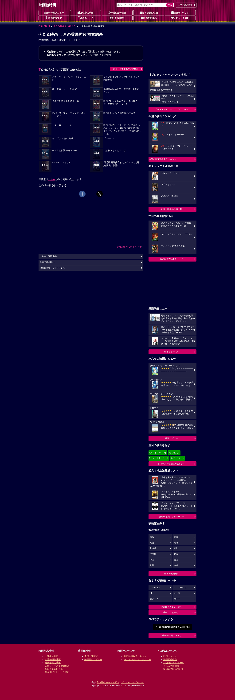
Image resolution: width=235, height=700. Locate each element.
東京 (152, 537)
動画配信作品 (150, 18)
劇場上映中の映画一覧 (171, 209)
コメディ (154, 599)
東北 (176, 548)
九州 (152, 565)
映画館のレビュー (93, 659)
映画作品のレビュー (55, 668)
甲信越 (153, 554)
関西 (152, 543)
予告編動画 (118, 18)
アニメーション (181, 587)
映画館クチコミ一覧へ (171, 607)
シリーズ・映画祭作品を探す (171, 464)
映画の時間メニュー (54, 12)
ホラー (177, 599)
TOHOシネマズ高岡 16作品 (60, 69)
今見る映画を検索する (64, 26)
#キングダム (176, 458)
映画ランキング (181, 12)
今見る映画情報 (171, 665)
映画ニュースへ (171, 352)
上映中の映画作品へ (49, 256)
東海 (176, 543)
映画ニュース (87, 18)
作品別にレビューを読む (57, 672)
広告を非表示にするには (129, 247)
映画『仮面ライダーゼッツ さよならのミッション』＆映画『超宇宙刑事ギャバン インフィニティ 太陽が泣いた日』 (122, 129)
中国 (152, 560)
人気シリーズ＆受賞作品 (57, 665)
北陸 (176, 554)
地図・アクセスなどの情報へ (126, 69)
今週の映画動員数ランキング (162, 159)
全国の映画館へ (171, 573)
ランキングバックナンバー (137, 659)
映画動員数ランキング (135, 656)
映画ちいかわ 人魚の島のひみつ (119, 113)
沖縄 (176, 565)
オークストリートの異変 (64, 89)
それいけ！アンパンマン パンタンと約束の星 (121, 78)
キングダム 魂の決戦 (62, 138)
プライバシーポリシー (132, 682)
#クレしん (173, 452)
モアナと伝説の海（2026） (66, 150)
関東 (176, 537)
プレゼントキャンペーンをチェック (171, 109)
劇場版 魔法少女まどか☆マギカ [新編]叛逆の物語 (121, 164)
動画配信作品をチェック (171, 259)
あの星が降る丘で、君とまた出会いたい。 (121, 90)
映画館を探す (55, 18)
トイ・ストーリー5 (61, 125)
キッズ (177, 593)
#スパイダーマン (157, 452)
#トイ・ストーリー (158, 458)
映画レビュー (171, 438)
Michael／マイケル (61, 162)
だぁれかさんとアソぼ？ (115, 150)
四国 (176, 560)
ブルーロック (110, 138)
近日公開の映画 (150, 12)
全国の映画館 (91, 656)
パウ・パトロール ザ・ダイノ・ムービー (70, 78)
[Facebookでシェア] (82, 194)
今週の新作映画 (118, 12)
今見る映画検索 (185, 5)
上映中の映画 (87, 12)
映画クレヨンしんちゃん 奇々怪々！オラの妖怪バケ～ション (121, 102)
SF (151, 593)
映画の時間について (171, 635)
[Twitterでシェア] (99, 194)
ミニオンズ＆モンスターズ (65, 101)
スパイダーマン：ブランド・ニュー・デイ (69, 114)
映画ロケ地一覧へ (171, 612)
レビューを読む (181, 18)
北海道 (153, 548)
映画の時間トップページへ (52, 268)
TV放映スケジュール (173, 662)
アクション (155, 587)
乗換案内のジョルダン (108, 682)
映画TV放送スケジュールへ (171, 516)
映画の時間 (44, 26)
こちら (51, 179)
